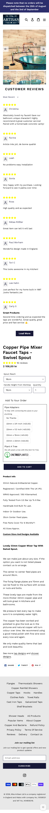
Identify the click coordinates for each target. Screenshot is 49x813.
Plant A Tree (21, 448)
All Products (33, 716)
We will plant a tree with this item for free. (21, 450)
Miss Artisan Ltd (17, 794)
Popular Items (15, 720)
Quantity (37, 385)
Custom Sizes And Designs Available (21, 534)
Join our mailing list (24, 743)
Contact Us (36, 734)
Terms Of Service (33, 730)
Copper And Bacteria (16, 725)
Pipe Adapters (21, 410)
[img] (9, 105)
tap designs (20, 653)
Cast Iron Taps (14, 702)
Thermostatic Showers (30, 683)
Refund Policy (37, 725)
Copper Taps (13, 692)
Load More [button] (24, 333)
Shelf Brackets (24, 706)
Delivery (23, 734)
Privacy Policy (14, 730)
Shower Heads (16, 716)
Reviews (11, 734)
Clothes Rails (17, 697)
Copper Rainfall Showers (24, 688)
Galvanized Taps (33, 702)
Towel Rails (33, 697)
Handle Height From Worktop (17, 385)
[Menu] (44, 19)
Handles (38, 692)
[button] (10, 363)
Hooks (27, 692)
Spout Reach (10, 374)
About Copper (33, 720)
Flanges (11, 683)
